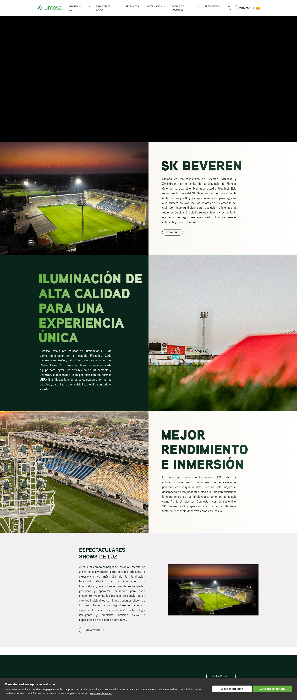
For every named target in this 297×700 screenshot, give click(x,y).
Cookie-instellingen (232, 688)
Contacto (244, 8)
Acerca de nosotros (178, 8)
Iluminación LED (75, 8)
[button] (89, 6)
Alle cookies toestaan (272, 688)
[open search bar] (229, 8)
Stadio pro (172, 232)
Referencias (212, 6)
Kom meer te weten (101, 693)
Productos (132, 6)
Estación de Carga (103, 8)
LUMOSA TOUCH (91, 630)
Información (154, 6)
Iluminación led (219, 676)
